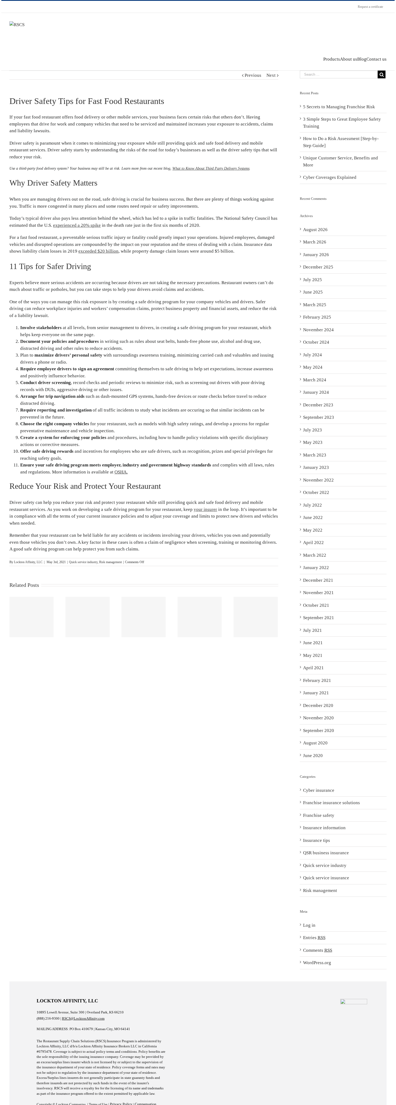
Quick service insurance (326, 877)
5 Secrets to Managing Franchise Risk (339, 106)
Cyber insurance (318, 790)
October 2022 (316, 492)
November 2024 (318, 329)
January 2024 (316, 392)
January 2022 (316, 567)
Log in (309, 925)
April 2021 (313, 667)
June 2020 (313, 755)
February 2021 (317, 680)
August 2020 (315, 742)
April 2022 (313, 542)
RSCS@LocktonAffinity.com (83, 1018)
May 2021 (312, 655)
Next (271, 75)
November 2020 (318, 717)
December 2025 (318, 267)
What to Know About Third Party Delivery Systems (210, 168)
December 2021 (318, 580)
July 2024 (312, 354)
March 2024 (314, 379)
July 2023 (312, 430)
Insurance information (324, 827)
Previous (253, 75)
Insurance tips (316, 840)
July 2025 (312, 279)
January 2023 (316, 467)
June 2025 (313, 292)
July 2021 (312, 630)
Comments (317, 950)
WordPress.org (317, 962)
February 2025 (317, 317)
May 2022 (312, 530)
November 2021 (318, 592)
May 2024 (312, 367)
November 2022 (318, 480)
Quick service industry (83, 562)
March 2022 (314, 555)
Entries (314, 937)
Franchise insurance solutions (331, 802)
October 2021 (316, 605)
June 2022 (313, 517)
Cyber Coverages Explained (329, 177)
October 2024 (316, 342)
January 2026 (316, 254)
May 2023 (312, 442)
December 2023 (318, 404)
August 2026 (315, 229)
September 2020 (318, 730)
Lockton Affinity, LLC (28, 562)
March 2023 (314, 455)
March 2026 (314, 242)
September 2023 (318, 417)
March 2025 (314, 304)
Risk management (110, 562)
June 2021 (313, 642)
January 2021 (316, 692)
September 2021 (318, 617)
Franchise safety (318, 815)
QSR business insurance (326, 852)
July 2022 (312, 505)
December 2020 (318, 705)
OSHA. (121, 472)
